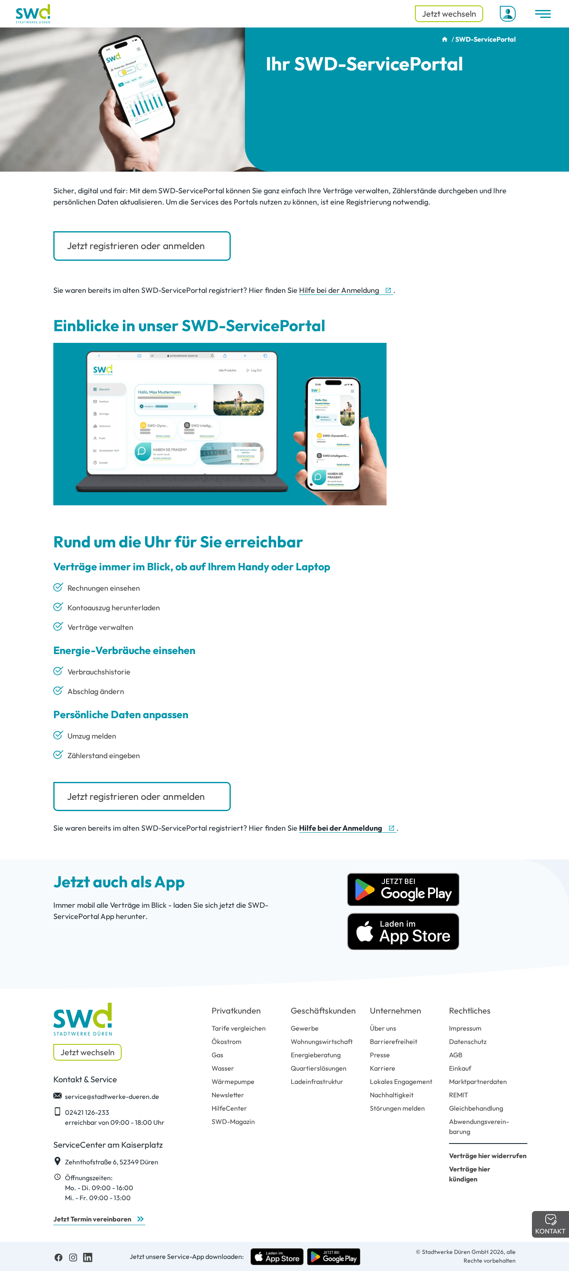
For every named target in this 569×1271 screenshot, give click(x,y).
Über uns (383, 1028)
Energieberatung (316, 1055)
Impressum (465, 1028)
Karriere (382, 1068)
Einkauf (460, 1068)
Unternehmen (395, 1010)
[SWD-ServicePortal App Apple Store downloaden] (403, 930)
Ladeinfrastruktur (317, 1081)
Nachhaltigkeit (392, 1095)
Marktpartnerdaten (478, 1081)
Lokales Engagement (401, 1081)
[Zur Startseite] (33, 13)
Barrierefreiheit (393, 1041)
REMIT (458, 1095)
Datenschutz (468, 1041)
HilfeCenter (229, 1108)
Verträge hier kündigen (469, 1174)
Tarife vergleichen (239, 1028)
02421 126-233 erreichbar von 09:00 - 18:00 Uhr (115, 1117)
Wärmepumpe (233, 1081)
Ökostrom (227, 1041)
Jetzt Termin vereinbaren (92, 1219)
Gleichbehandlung (476, 1108)
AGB (455, 1055)
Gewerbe (305, 1028)
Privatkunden (236, 1010)
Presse (380, 1055)
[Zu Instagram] (73, 1256)
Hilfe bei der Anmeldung (339, 290)
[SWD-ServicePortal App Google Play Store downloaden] (403, 888)
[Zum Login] (508, 14)
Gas (217, 1055)
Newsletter (228, 1095)
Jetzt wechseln (449, 13)
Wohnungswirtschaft (322, 1041)
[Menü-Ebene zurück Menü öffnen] (542, 14)
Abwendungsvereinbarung (479, 1126)
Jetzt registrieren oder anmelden (136, 246)
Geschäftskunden (323, 1010)
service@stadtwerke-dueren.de (112, 1096)
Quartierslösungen (319, 1068)
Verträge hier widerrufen (488, 1155)
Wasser (223, 1068)
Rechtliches (470, 1010)
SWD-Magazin (233, 1121)
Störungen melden (397, 1108)
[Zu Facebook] (58, 1256)
